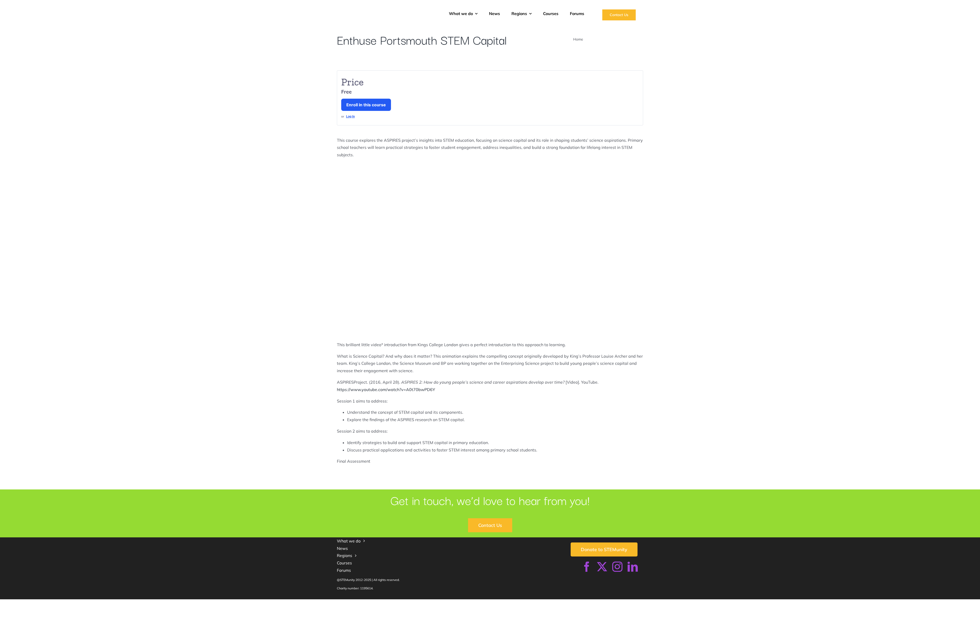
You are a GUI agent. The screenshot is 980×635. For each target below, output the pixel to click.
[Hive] (442, 601)
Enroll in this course (366, 104)
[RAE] (609, 601)
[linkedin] (633, 567)
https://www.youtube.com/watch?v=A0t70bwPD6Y (386, 389)
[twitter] (602, 567)
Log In (350, 116)
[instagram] (617, 567)
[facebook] (587, 567)
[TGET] (370, 601)
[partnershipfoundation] (530, 601)
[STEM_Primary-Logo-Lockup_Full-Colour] (384, 7)
